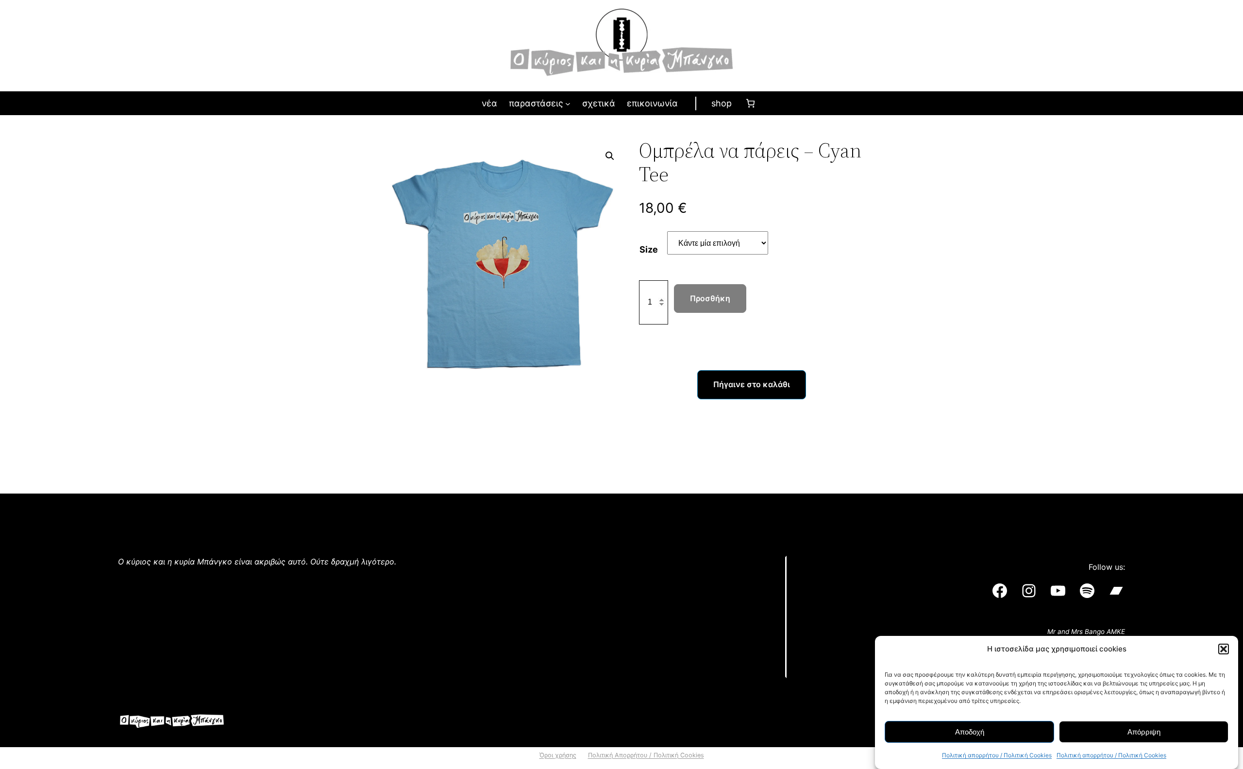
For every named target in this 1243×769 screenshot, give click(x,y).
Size (648, 249)
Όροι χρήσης (557, 755)
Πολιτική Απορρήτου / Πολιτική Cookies (646, 755)
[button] (1223, 649)
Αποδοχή (969, 732)
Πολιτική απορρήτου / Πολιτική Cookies (997, 755)
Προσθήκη (710, 298)
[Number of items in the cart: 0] (750, 103)
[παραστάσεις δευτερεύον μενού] (568, 103)
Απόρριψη (1143, 732)
